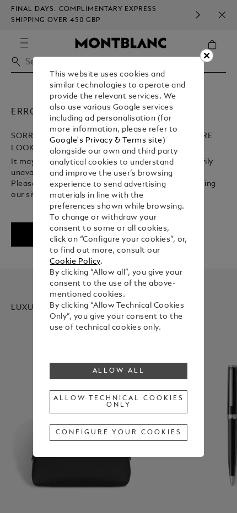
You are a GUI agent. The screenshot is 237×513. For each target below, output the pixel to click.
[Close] (206, 55)
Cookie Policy (75, 261)
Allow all (119, 371)
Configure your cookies (118, 432)
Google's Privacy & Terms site (106, 140)
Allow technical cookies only (118, 401)
